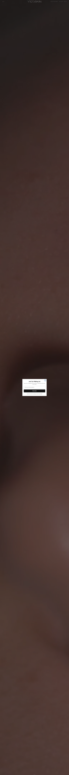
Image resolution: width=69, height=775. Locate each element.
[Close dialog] (45, 380)
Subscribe (34, 390)
